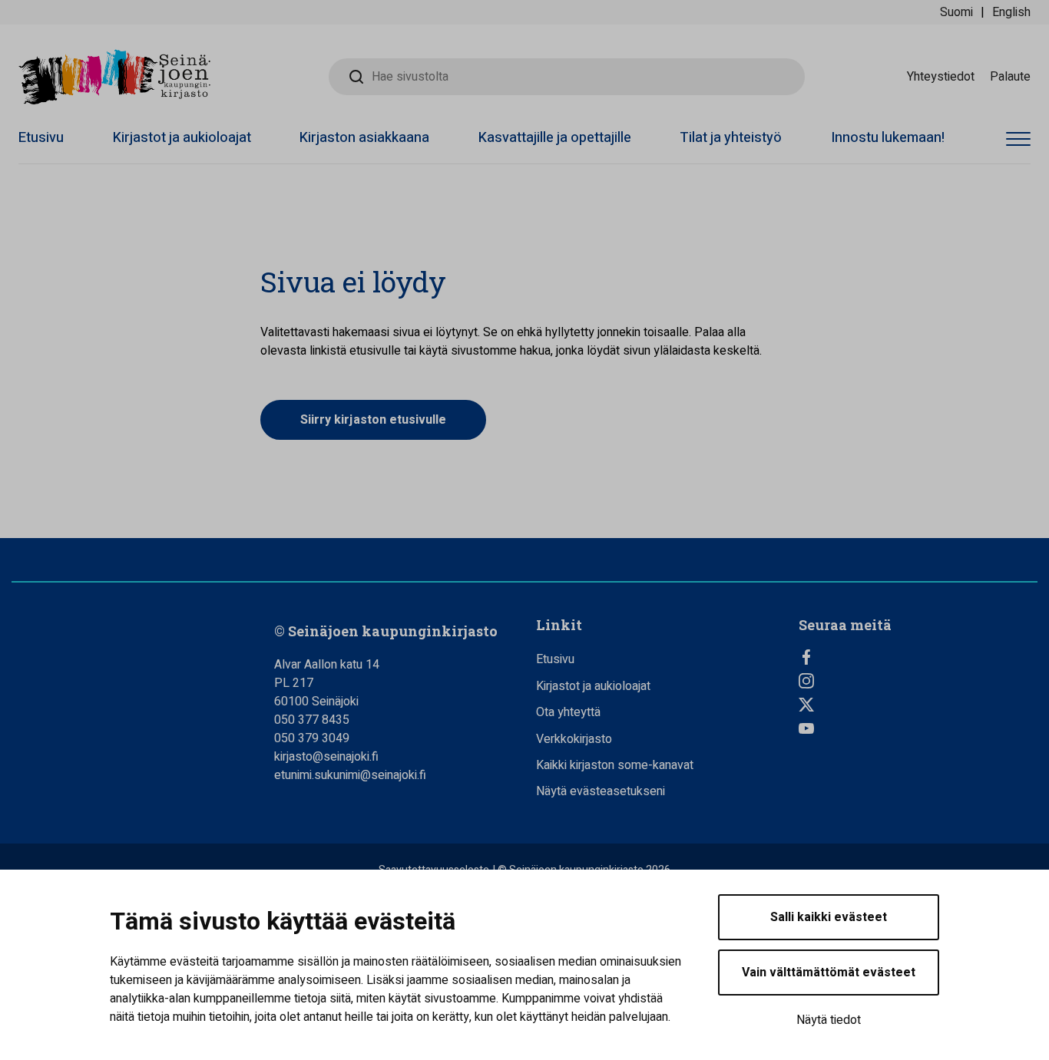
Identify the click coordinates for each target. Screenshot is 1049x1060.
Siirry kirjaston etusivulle (373, 420)
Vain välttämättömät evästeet (828, 972)
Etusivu (41, 137)
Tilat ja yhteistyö (731, 137)
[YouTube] (918, 728)
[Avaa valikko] (1018, 140)
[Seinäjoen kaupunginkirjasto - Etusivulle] (114, 76)
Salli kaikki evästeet (828, 917)
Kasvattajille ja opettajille (554, 137)
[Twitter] (918, 704)
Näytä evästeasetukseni (600, 791)
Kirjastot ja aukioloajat (182, 137)
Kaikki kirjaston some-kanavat (614, 765)
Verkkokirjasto (574, 739)
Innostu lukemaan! (888, 137)
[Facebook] (918, 657)
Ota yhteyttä (568, 712)
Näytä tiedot (828, 1020)
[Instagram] (918, 681)
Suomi (956, 12)
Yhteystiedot (941, 77)
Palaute (1010, 77)
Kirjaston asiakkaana (364, 137)
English (1011, 12)
